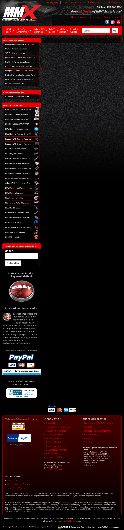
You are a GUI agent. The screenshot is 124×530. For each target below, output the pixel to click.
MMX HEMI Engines (39, 30)
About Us (50, 423)
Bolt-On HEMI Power (22, 30)
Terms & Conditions (55, 457)
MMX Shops (62, 30)
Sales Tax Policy (53, 438)
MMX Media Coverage (57, 430)
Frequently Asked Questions (98, 423)
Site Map (88, 442)
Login (65, 2)
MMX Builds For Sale (56, 434)
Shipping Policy (53, 442)
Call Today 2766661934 (109, 7)
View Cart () (79, 2)
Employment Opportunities (59, 427)
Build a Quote (74, 30)
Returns (88, 438)
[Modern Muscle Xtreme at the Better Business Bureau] (21, 393)
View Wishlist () (98, 2)
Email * (9, 250)
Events (117, 17)
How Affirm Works (16, 488)
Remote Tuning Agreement (97, 430)
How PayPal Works (18, 444)
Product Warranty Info (57, 446)
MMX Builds (51, 30)
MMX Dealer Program (56, 449)
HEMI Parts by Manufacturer (17, 96)
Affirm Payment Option (18, 484)
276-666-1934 (56, 469)
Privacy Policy (52, 453)
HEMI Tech (8, 30)
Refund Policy (91, 434)
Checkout (116, 2)
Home (74, 17)
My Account (95, 17)
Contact (108, 17)
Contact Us (89, 427)
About (83, 17)
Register (54, 2)
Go (114, 30)
